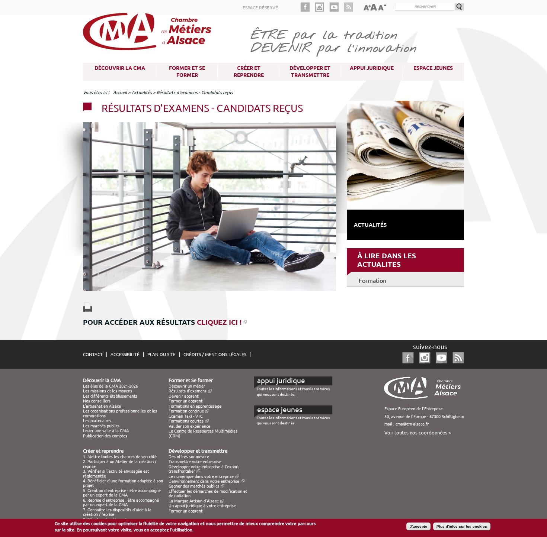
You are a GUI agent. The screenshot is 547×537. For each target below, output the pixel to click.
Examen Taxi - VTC (186, 416)
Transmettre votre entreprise (195, 461)
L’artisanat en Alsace (102, 406)
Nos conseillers (97, 401)
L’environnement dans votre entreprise (204, 481)
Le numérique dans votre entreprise (201, 476)
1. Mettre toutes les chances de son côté (120, 456)
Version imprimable (87, 307)
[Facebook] (307, 7)
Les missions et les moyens (107, 391)
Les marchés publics (101, 426)
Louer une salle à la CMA (106, 430)
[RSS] (348, 7)
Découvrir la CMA (120, 68)
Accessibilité (125, 354)
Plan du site (161, 354)
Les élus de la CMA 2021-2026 (110, 386)
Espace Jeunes (433, 68)
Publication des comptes (105, 436)
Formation (372, 280)
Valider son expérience (189, 426)
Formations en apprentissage (195, 406)
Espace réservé (260, 7)
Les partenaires (97, 420)
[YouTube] (336, 7)
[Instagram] (322, 7)
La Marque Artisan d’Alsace (194, 501)
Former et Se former (187, 71)
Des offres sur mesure (189, 456)
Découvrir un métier (187, 386)
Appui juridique (372, 68)
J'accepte (418, 526)
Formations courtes (186, 421)
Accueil (120, 92)
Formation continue (186, 411)
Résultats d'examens (188, 391)
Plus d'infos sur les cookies (461, 526)
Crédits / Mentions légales (214, 354)
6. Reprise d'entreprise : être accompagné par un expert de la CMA (121, 502)
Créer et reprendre (249, 71)
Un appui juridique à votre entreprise (202, 506)
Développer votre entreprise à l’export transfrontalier (204, 469)
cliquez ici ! (219, 322)
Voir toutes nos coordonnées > (417, 432)
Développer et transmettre (310, 71)
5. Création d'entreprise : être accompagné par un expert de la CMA (122, 492)
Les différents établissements (110, 396)
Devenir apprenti (184, 396)
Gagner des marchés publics (194, 486)
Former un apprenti (186, 401)
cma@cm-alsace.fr (412, 424)
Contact (93, 354)
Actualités (142, 92)
